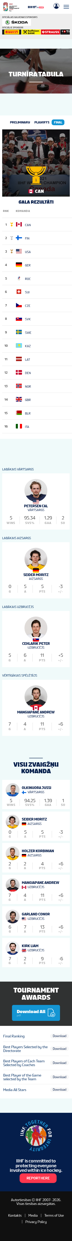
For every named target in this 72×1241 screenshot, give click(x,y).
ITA (27, 426)
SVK (28, 319)
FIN (27, 238)
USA (28, 251)
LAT (27, 359)
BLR (28, 413)
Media (33, 1215)
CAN (28, 225)
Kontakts (15, 1215)
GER (28, 265)
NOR (28, 386)
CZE (27, 305)
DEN (28, 373)
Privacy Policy (36, 1222)
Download (59, 1036)
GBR (28, 400)
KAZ (28, 346)
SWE (28, 332)
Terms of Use (54, 1215)
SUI (27, 292)
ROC (28, 278)
